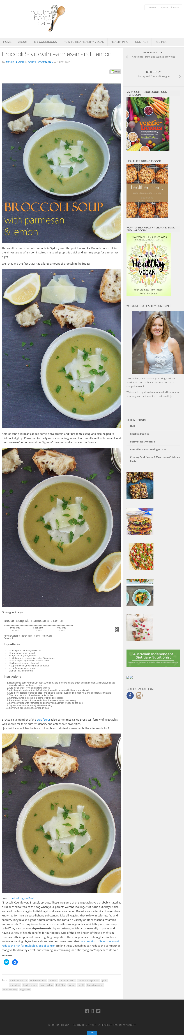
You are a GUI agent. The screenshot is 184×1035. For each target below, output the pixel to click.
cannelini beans (67, 980)
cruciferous (43, 719)
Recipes (161, 41)
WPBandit (129, 1025)
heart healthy (46, 985)
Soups (32, 62)
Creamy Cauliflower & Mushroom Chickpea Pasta (155, 459)
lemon (72, 985)
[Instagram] (92, 1010)
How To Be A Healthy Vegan (83, 41)
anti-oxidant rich (38, 980)
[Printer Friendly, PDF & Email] (115, 71)
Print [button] (117, 631)
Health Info (119, 41)
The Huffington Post (21, 898)
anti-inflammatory (18, 980)
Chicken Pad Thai (140, 433)
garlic (104, 980)
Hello (133, 426)
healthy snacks (30, 985)
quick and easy (10, 989)
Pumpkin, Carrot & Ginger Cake (148, 449)
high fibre (60, 985)
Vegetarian (45, 62)
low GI (81, 985)
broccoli (52, 980)
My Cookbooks (45, 41)
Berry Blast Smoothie (142, 441)
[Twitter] (98, 1010)
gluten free (15, 985)
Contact (141, 41)
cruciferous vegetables (88, 980)
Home (7, 41)
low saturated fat (95, 985)
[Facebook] (87, 1010)
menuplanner (15, 62)
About (22, 41)
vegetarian (25, 989)
